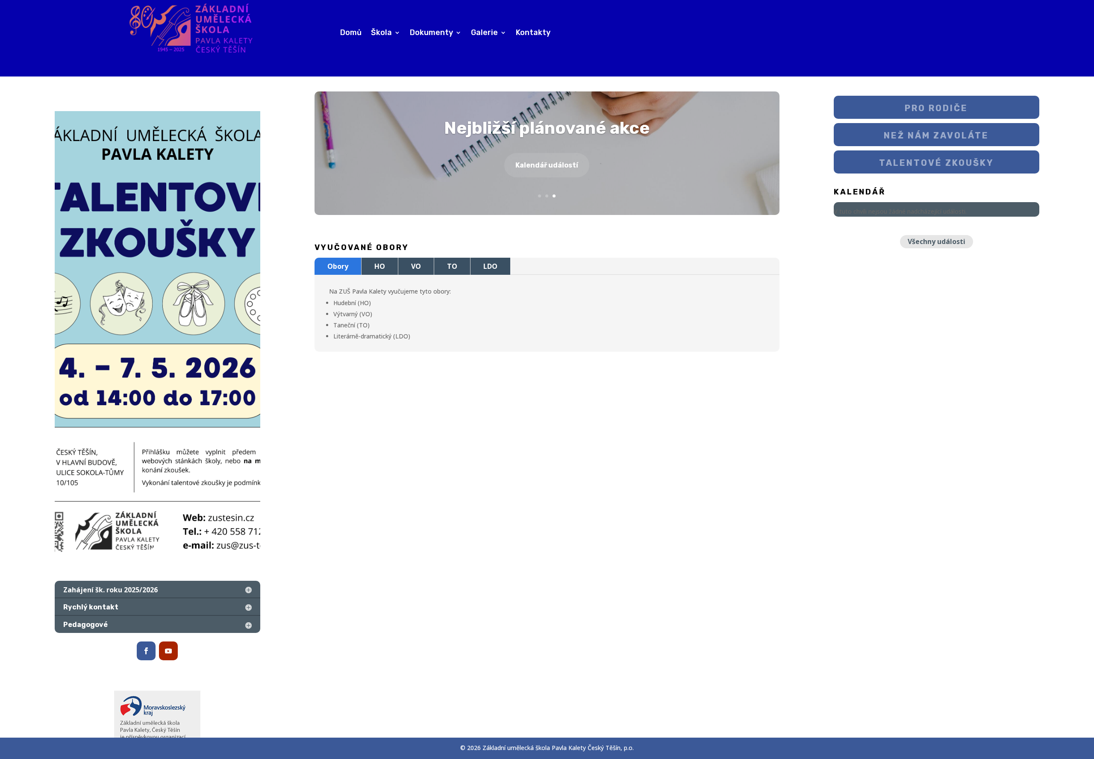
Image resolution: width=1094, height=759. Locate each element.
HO (379, 266)
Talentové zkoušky (936, 163)
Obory (337, 266)
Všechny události (936, 241)
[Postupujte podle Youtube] (168, 650)
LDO (490, 266)
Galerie (484, 33)
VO (416, 266)
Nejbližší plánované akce (547, 128)
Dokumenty (431, 33)
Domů (351, 33)
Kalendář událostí (546, 165)
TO (452, 266)
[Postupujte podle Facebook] (146, 650)
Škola (381, 33)
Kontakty (533, 33)
